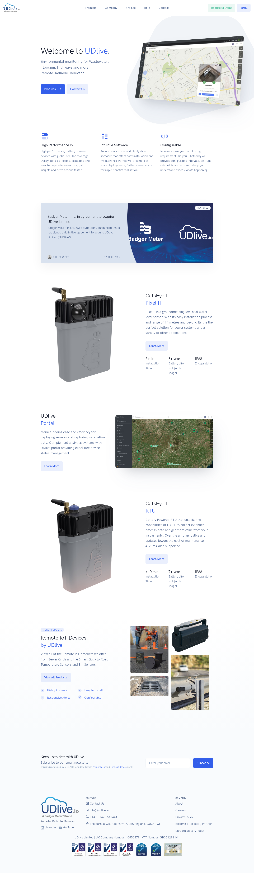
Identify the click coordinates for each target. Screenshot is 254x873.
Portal (244, 8)
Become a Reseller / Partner (193, 823)
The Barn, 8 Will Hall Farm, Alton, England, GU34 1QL (125, 823)
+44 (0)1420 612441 (103, 817)
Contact (163, 8)
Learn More (156, 346)
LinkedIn (50, 827)
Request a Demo (221, 8)
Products (90, 8)
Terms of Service (118, 767)
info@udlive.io (99, 810)
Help (147, 8)
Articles (131, 8)
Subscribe (203, 763)
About (179, 803)
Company (111, 8)
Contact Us (77, 89)
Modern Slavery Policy (189, 830)
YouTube (68, 827)
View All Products (55, 677)
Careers (180, 810)
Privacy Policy (99, 767)
